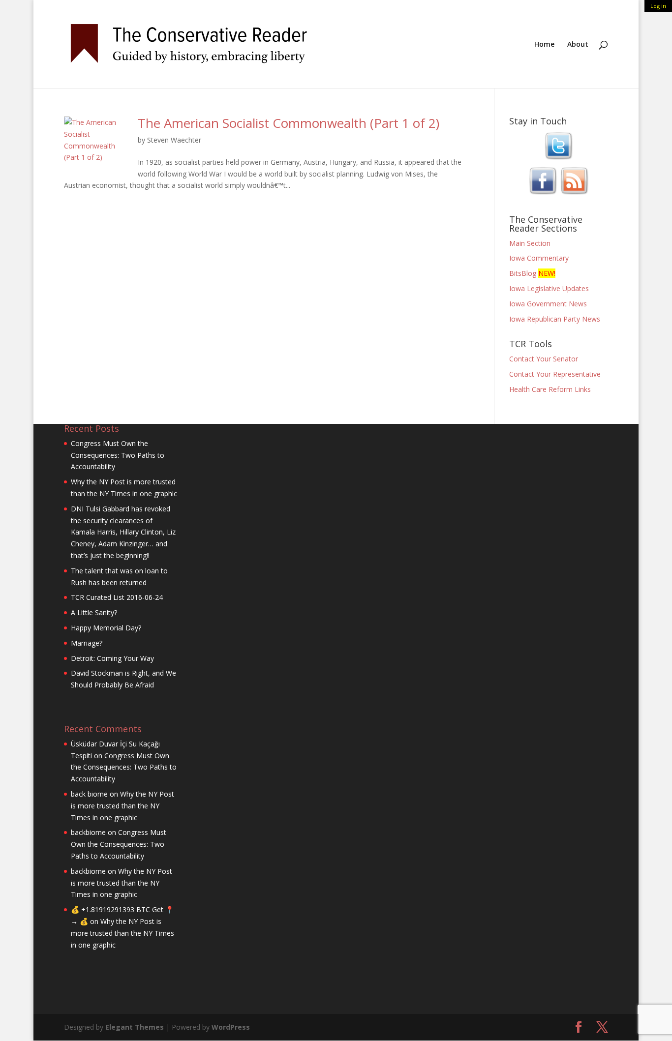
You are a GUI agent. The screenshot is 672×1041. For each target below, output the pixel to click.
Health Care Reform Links (550, 389)
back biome (89, 794)
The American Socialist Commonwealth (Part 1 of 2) (288, 123)
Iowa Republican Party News (554, 319)
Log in (658, 5)
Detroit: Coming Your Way (112, 658)
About (577, 45)
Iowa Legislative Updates (549, 288)
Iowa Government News (548, 303)
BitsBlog (522, 273)
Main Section (529, 243)
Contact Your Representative (555, 374)
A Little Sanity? (94, 612)
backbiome (88, 832)
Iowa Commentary (539, 258)
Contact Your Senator (543, 358)
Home (544, 45)
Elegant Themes (134, 1027)
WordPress (231, 1027)
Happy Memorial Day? (106, 627)
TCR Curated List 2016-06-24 (117, 597)
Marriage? (86, 643)
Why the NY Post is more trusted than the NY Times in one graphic (122, 805)
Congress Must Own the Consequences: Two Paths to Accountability (117, 455)
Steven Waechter (174, 140)
